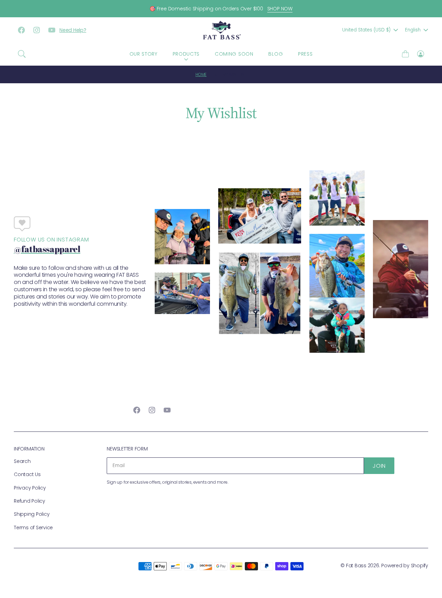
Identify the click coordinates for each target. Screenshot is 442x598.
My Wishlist (234, 74)
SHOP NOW (279, 8)
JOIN (379, 466)
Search (22, 461)
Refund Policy (29, 500)
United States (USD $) (366, 30)
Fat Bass (356, 565)
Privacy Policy (30, 487)
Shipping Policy (31, 514)
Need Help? (72, 30)
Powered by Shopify (404, 565)
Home (200, 74)
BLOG (275, 53)
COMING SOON (234, 53)
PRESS (305, 53)
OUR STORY (143, 53)
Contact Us (27, 474)
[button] (22, 53)
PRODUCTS (186, 53)
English (413, 30)
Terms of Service (33, 527)
